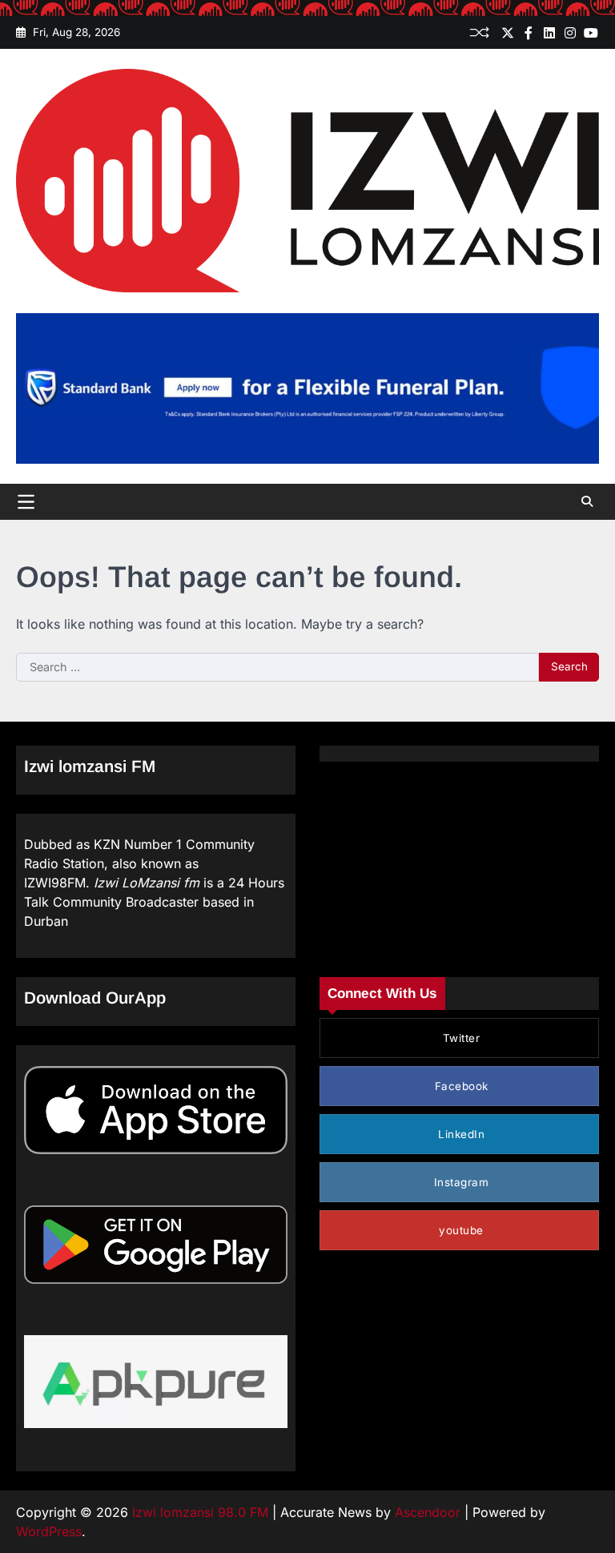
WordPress (49, 1531)
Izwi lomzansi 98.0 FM (200, 1512)
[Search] (587, 501)
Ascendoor (427, 1512)
